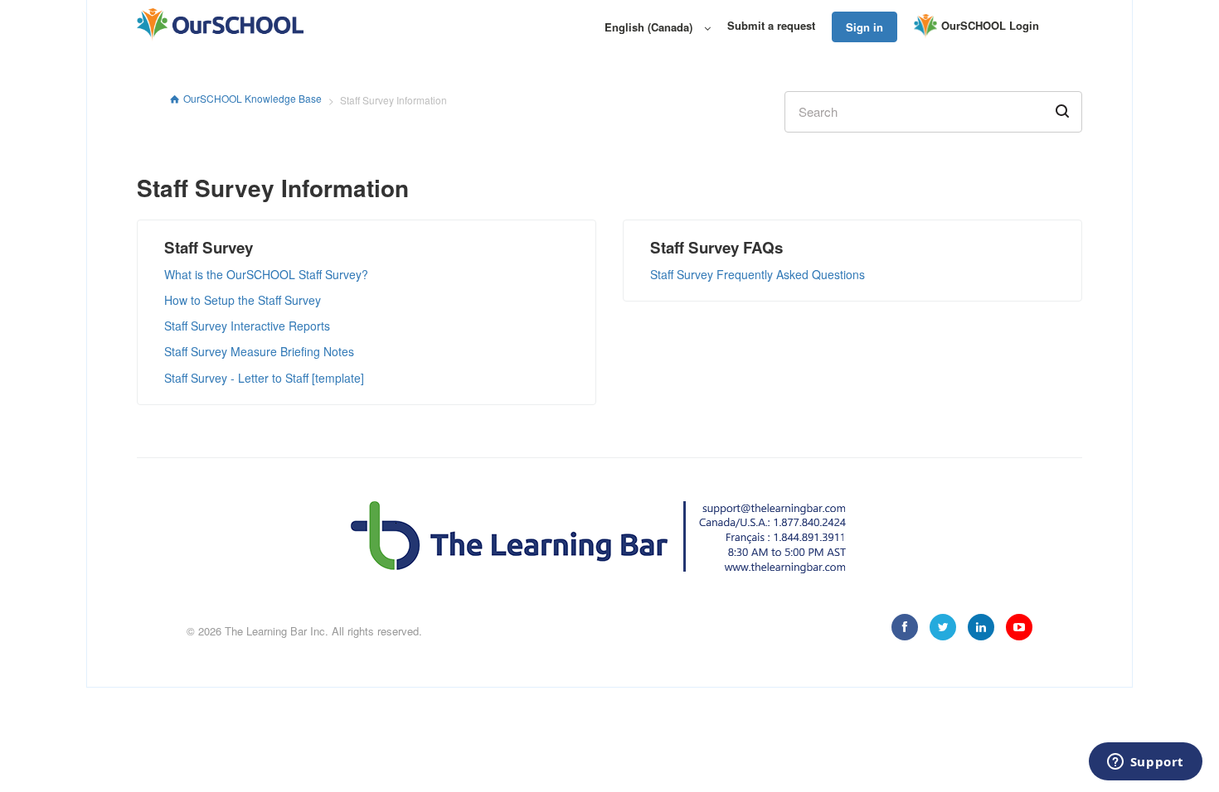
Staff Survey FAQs (716, 247)
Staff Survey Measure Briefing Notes (259, 351)
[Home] (220, 24)
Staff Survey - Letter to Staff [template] (264, 377)
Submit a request (771, 25)
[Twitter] (943, 627)
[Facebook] (904, 627)
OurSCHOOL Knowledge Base (252, 98)
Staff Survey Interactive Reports (247, 325)
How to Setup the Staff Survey (242, 300)
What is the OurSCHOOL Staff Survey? (266, 274)
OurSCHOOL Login (990, 25)
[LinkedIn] (981, 627)
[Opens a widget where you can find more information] (1145, 763)
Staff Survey (208, 247)
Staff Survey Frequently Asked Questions (757, 274)
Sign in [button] (864, 27)
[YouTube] (1019, 627)
